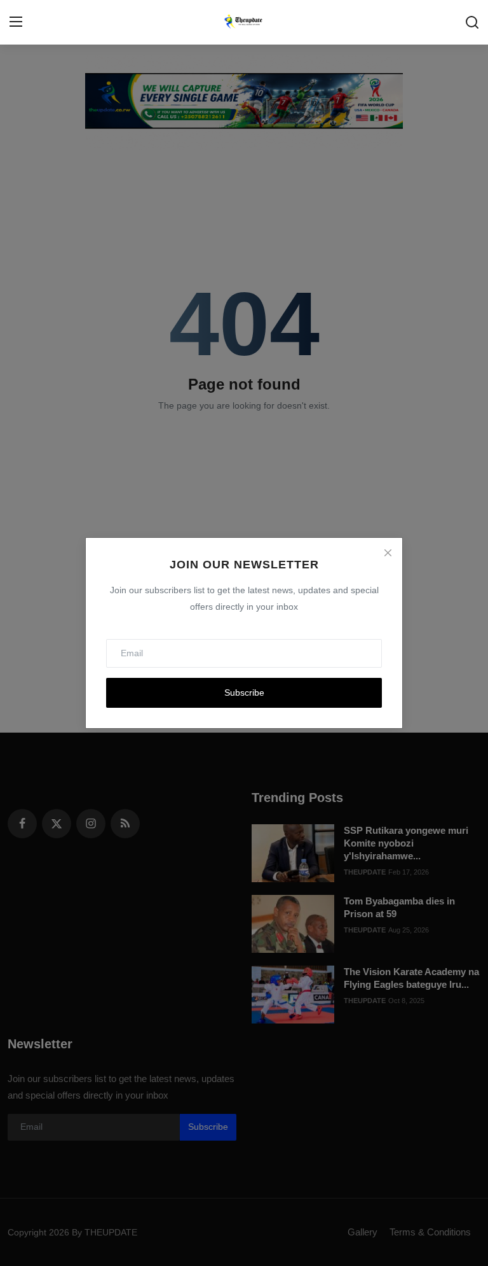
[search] (472, 22)
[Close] (388, 552)
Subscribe (244, 692)
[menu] (16, 22)
